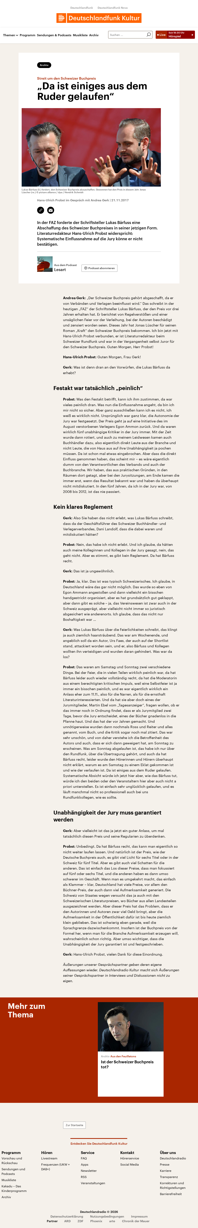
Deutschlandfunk (81, 7)
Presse (164, 1164)
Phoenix (96, 1221)
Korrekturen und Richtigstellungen (173, 1185)
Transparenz (169, 1177)
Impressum (139, 1216)
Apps (84, 1164)
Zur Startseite (74, 1125)
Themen (9, 35)
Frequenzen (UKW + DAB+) (55, 1167)
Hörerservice (129, 1158)
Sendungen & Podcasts (54, 35)
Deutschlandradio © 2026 (99, 1211)
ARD (67, 1221)
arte (112, 1221)
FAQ (84, 1158)
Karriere (165, 1170)
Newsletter (89, 1170)
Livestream (49, 1158)
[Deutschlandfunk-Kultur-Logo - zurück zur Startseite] (99, 18)
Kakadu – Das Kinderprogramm (14, 1188)
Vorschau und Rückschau (12, 1160)
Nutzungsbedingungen (107, 1216)
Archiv (94, 35)
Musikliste (80, 35)
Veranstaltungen (93, 1183)
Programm (27, 35)
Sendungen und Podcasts (13, 1171)
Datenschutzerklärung (66, 1216)
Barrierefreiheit (171, 1194)
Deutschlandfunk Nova (113, 7)
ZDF (80, 1221)
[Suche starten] (148, 34)
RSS (84, 1177)
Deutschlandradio (173, 1158)
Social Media (129, 1164)
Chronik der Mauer (135, 1221)
